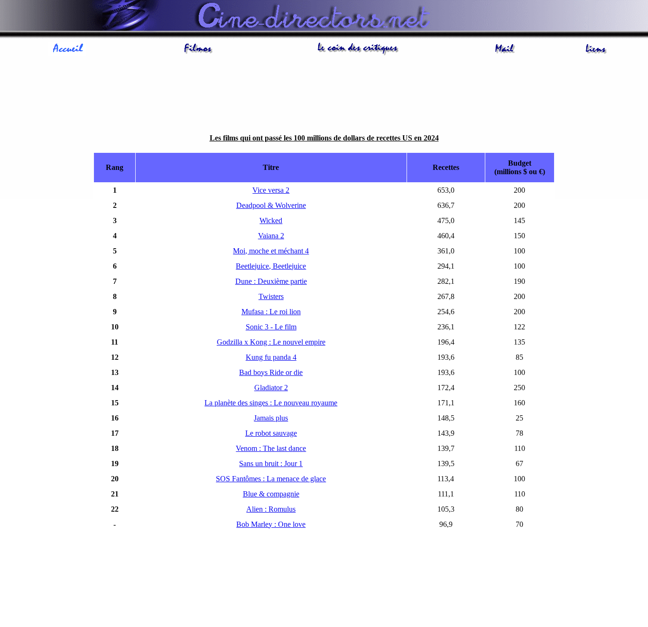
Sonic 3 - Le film (271, 327)
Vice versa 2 (270, 190)
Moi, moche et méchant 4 (271, 251)
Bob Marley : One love (270, 524)
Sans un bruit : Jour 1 (271, 463)
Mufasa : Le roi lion (271, 312)
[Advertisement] (324, 92)
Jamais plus (271, 418)
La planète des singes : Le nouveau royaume (270, 403)
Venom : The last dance (271, 448)
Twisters (271, 296)
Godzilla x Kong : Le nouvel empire (271, 342)
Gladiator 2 (271, 388)
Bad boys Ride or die (271, 372)
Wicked (270, 220)
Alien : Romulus (271, 509)
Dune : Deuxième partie (271, 281)
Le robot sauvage (271, 433)
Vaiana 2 (271, 236)
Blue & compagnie (271, 494)
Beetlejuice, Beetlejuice (271, 266)
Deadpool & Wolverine (271, 205)
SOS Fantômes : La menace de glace (271, 479)
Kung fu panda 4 (271, 357)
